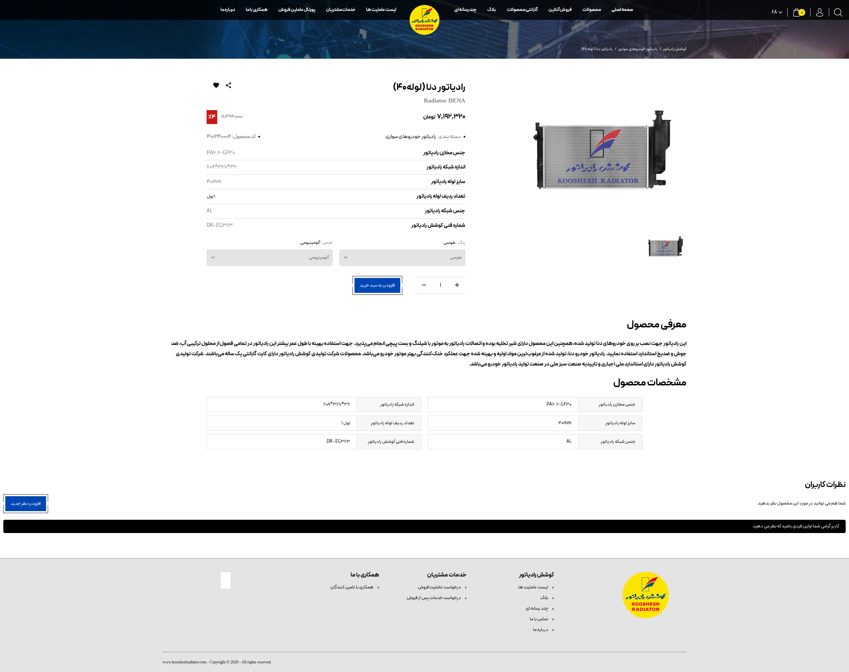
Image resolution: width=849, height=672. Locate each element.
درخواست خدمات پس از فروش (434, 597)
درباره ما (228, 9)
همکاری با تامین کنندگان (352, 587)
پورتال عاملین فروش (296, 9)
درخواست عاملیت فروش (440, 587)
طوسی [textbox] (456, 257)
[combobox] (402, 257)
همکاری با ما (257, 9)
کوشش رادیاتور (674, 49)
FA (774, 12)
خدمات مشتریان (341, 9)
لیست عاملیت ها (381, 9)
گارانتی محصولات (522, 9)
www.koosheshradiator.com (184, 662)
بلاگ (491, 9)
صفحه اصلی (622, 9)
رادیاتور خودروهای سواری (410, 137)
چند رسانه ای (465, 9)
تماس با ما (539, 619)
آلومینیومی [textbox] (319, 257)
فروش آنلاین (560, 9)
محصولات (591, 9)
